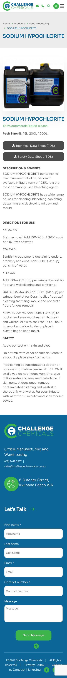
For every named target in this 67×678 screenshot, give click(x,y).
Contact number (17, 582)
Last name (11, 544)
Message (10, 601)
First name (12, 525)
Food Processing (39, 23)
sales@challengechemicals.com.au (25, 466)
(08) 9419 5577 (13, 461)
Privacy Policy (34, 665)
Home (6, 23)
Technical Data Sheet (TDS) (35, 146)
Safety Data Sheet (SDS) (35, 157)
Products (19, 23)
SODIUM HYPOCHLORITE (21, 28)
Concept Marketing (27, 670)
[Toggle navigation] (62, 6)
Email (9, 563)
